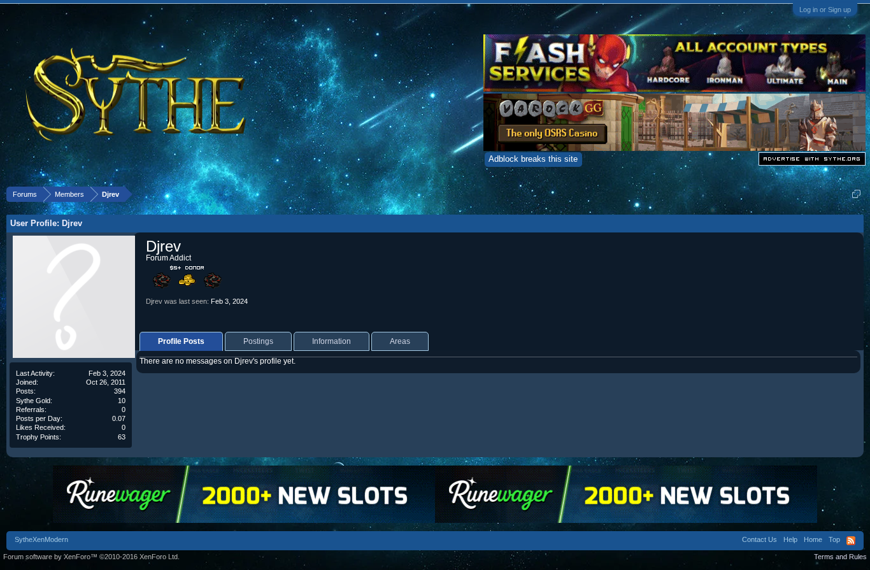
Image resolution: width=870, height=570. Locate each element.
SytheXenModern (41, 539)
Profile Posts (181, 341)
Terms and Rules (840, 556)
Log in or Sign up (825, 9)
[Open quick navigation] (856, 194)
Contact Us (759, 539)
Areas (400, 341)
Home (813, 539)
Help (790, 539)
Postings (258, 341)
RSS (850, 540)
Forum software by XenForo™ (91, 556)
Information (331, 341)
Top (834, 539)
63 (121, 437)
